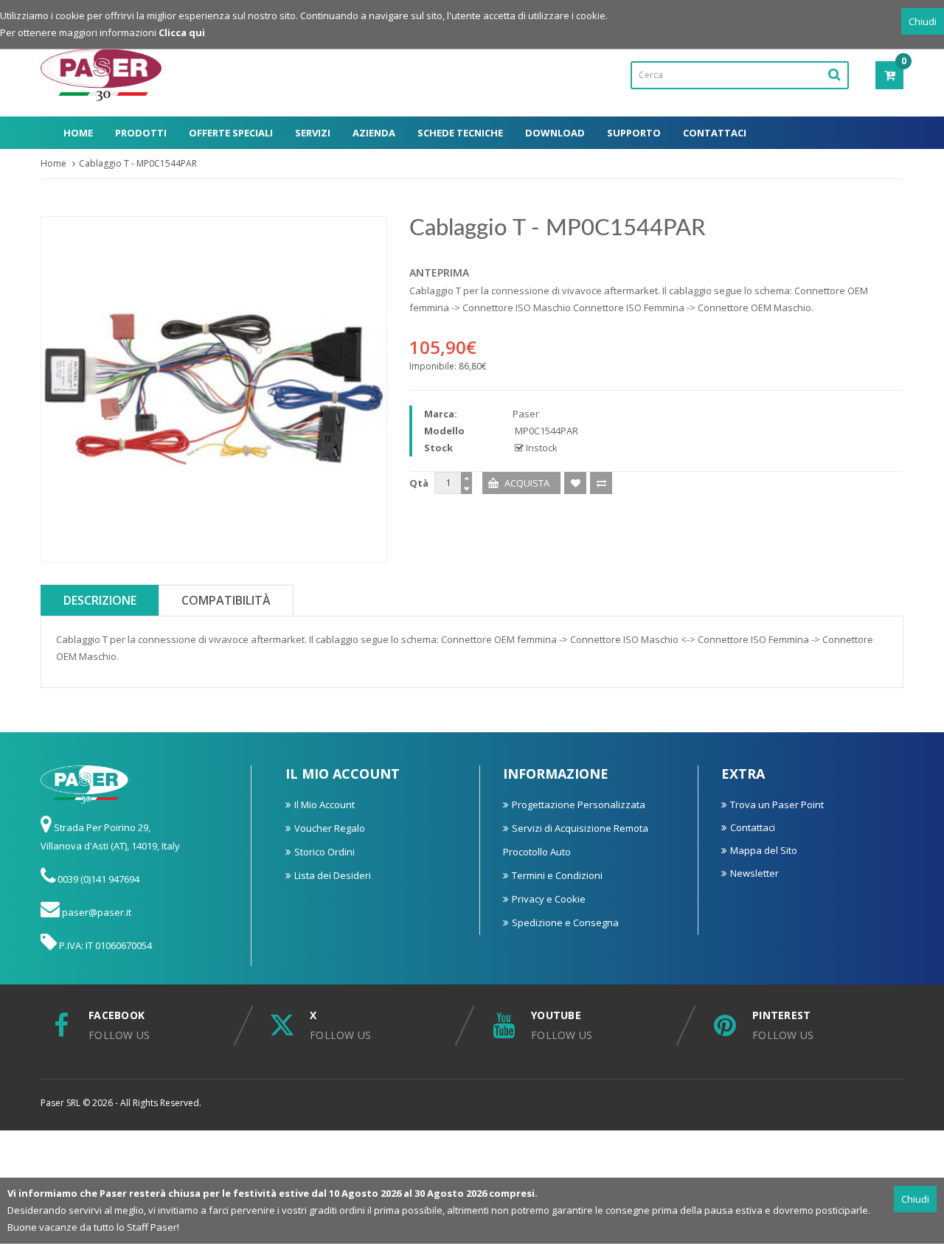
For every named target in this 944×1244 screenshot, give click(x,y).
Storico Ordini (324, 851)
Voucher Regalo (329, 828)
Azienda (374, 132)
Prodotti (141, 132)
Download (555, 132)
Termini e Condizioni (557, 875)
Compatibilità (226, 600)
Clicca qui (182, 32)
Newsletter (754, 873)
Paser (526, 413)
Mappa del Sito (763, 850)
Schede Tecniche (460, 132)
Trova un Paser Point (777, 804)
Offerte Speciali (231, 132)
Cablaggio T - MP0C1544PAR (138, 163)
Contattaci (714, 132)
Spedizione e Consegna (565, 922)
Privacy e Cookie (549, 899)
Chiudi (923, 21)
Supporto (634, 132)
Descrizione (99, 600)
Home (78, 132)
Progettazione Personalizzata (578, 804)
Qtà (418, 483)
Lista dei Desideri (332, 875)
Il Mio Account (324, 804)
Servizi (312, 132)
